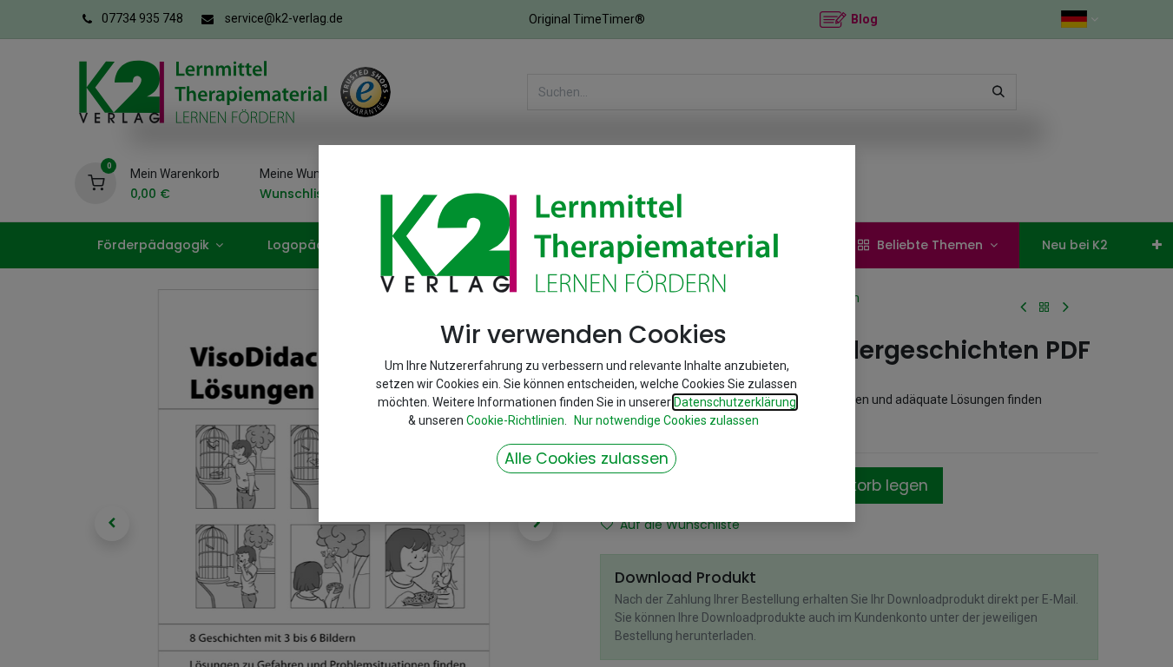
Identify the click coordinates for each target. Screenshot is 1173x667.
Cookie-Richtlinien (515, 420)
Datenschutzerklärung (735, 402)
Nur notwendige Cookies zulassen (666, 420)
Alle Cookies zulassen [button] (586, 458)
